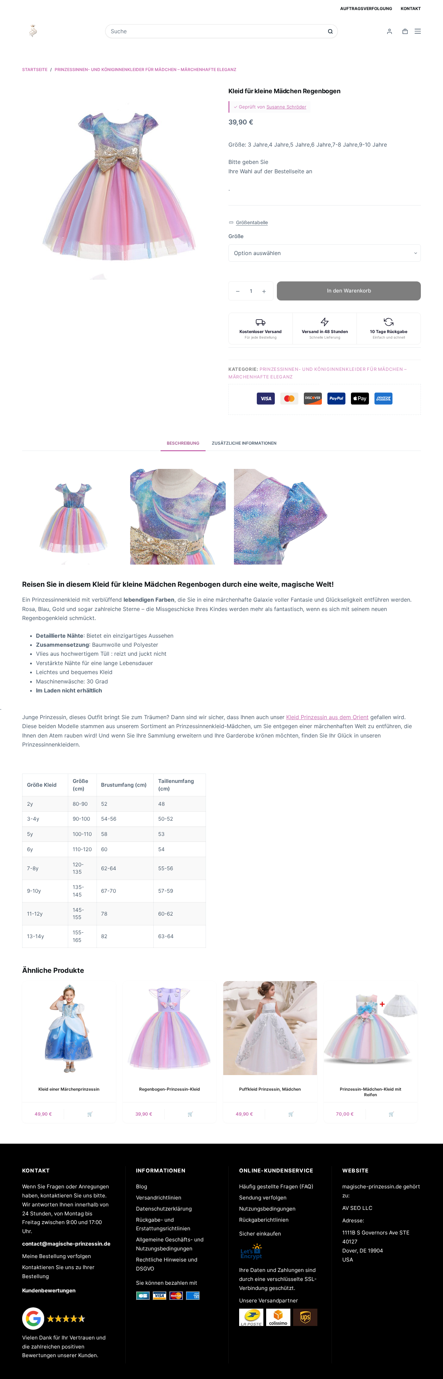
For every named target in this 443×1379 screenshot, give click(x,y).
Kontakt (411, 8)
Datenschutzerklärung (164, 1208)
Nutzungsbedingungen (267, 1208)
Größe (236, 236)
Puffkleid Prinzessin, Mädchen (270, 1089)
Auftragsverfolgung (366, 8)
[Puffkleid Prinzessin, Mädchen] (270, 1028)
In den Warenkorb (349, 290)
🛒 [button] (291, 1114)
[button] (248, 222)
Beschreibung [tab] (183, 443)
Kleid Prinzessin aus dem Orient (327, 717)
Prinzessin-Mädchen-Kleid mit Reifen (370, 1092)
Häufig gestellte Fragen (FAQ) (276, 1186)
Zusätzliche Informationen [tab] (244, 443)
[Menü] (418, 31)
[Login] (389, 31)
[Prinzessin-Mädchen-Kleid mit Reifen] (371, 1028)
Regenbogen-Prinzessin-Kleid (169, 1089)
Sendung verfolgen (263, 1197)
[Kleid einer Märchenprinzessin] (69, 1028)
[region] (221, 861)
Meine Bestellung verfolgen (56, 1256)
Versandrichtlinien (158, 1197)
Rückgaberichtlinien (264, 1219)
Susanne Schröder (286, 107)
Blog (141, 1186)
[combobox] (217, 31)
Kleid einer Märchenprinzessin (68, 1089)
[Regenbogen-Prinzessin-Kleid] (170, 1028)
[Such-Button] (330, 31)
